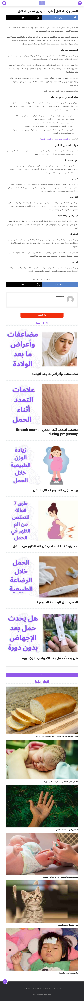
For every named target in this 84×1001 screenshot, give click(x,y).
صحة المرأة (46, 989)
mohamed (60, 297)
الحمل (54, 989)
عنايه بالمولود (37, 989)
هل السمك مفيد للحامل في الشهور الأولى (55, 139)
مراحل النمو (27, 989)
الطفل (60, 989)
